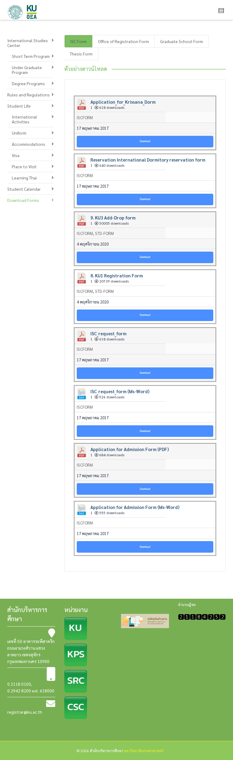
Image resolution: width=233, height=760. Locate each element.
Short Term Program (31, 56)
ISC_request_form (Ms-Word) (119, 391)
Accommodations (28, 144)
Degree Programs (28, 83)
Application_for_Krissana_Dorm (123, 102)
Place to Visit (24, 166)
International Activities (24, 119)
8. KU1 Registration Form (116, 275)
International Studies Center (27, 43)
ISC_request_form (108, 333)
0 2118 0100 (19, 684)
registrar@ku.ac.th (24, 712)
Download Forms (23, 200)
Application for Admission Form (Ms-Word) (134, 507)
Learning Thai (24, 177)
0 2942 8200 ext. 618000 (30, 690)
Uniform (19, 133)
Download (145, 141)
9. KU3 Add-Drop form (113, 217)
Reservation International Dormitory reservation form (147, 159)
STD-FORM (104, 233)
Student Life (19, 106)
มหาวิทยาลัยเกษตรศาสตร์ (144, 750)
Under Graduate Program (27, 70)
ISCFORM (85, 117)
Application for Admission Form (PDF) (129, 449)
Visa (15, 155)
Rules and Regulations (28, 94)
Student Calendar (24, 189)
